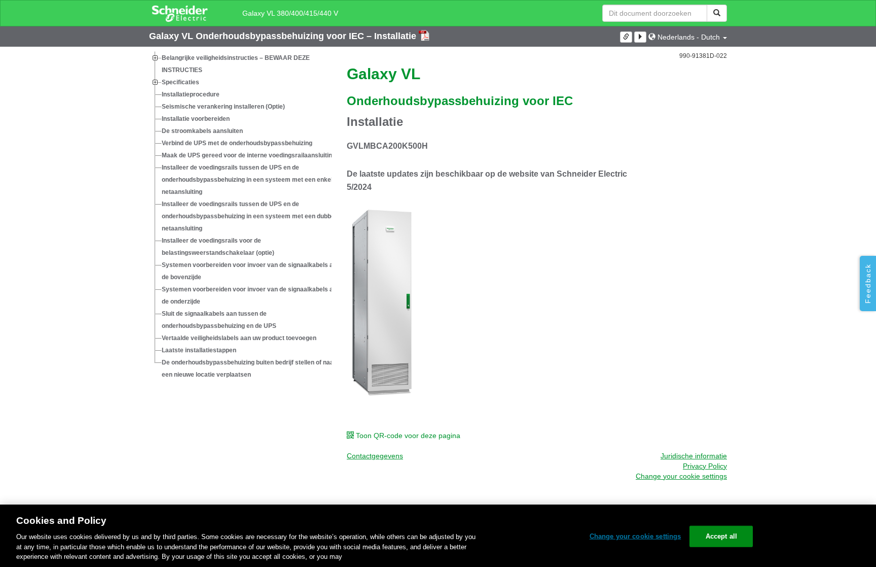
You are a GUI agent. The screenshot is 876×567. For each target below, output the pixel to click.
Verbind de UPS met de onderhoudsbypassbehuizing (237, 143)
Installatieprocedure (191, 94)
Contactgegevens (375, 456)
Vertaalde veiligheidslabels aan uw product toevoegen (239, 338)
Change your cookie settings (635, 536)
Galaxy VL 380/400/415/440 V (290, 13)
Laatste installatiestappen (199, 350)
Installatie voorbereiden (196, 118)
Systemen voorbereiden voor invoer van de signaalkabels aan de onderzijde (251, 295)
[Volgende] (640, 37)
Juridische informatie (694, 456)
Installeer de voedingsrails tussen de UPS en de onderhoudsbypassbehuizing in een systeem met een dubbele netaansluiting (251, 216)
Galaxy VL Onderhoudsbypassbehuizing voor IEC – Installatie (284, 36)
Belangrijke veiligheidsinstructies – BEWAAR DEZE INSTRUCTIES (236, 64)
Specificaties (180, 82)
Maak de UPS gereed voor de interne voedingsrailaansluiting (249, 155)
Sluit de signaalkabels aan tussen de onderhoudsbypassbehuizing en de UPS (219, 319)
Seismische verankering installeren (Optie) (223, 106)
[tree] (240, 216)
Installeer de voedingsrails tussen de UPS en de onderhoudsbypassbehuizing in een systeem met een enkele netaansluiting (249, 179)
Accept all (721, 536)
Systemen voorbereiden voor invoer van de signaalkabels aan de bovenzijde (251, 271)
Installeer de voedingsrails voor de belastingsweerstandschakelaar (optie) (218, 246)
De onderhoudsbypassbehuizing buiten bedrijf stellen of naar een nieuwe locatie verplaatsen (249, 368)
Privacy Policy (705, 466)
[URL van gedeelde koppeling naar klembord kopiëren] (626, 37)
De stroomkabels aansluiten (202, 131)
